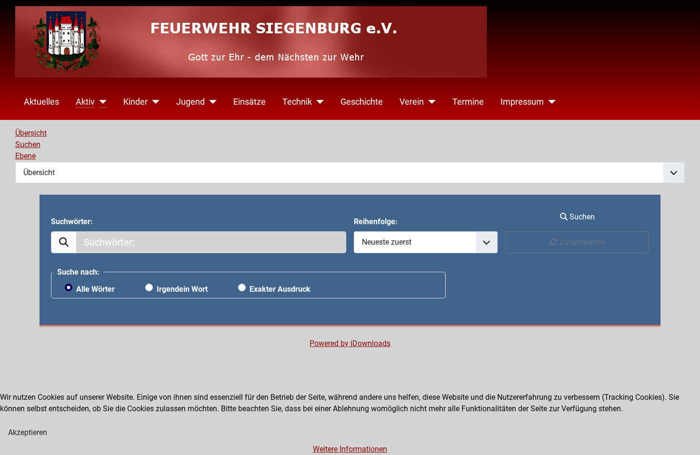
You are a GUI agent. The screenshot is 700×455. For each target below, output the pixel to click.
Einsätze (249, 102)
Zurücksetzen (581, 242)
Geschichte (361, 102)
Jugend (190, 102)
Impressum (522, 102)
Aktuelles (41, 102)
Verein (412, 102)
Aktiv (85, 102)
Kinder (135, 102)
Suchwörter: (72, 221)
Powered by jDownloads (350, 343)
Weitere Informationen (350, 449)
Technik (297, 102)
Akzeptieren (27, 432)
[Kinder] (154, 102)
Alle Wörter (95, 289)
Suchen (581, 216)
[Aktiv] (101, 102)
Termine (468, 102)
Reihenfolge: (376, 221)
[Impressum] (550, 102)
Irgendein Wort (182, 289)
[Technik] (318, 102)
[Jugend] (211, 102)
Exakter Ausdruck (280, 289)
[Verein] (430, 102)
